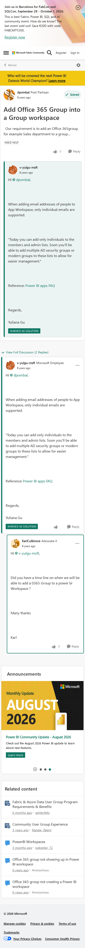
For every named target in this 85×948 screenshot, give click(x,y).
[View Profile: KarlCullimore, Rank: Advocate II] (15, 543)
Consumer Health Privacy (62, 939)
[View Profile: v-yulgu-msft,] (12, 169)
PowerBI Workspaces (28, 841)
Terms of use (67, 923)
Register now (15, 37)
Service (12, 65)
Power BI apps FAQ (40, 285)
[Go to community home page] (28, 52)
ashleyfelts (42, 812)
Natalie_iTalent (41, 830)
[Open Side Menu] (6, 52)
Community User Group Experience (40, 824)
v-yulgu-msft (28, 167)
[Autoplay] (35, 769)
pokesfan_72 (44, 848)
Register (61, 53)
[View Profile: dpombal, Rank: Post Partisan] (9, 94)
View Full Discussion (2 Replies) (27, 352)
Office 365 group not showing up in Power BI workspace (45, 861)
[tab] (40, 769)
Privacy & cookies (42, 923)
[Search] (49, 52)
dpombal (23, 92)
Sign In (74, 53)
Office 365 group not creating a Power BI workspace (44, 884)
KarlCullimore (31, 541)
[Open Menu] (78, 65)
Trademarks (11, 932)
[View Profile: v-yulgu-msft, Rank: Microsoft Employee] (10, 365)
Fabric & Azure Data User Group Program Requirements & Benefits (45, 804)
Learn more (57, 80)
